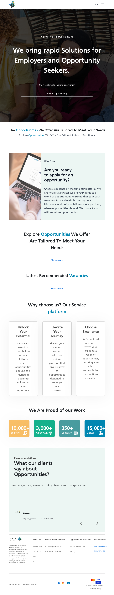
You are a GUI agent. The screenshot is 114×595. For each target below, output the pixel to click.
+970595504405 (100, 547)
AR (96, 4)
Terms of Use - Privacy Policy (95, 586)
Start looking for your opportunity (57, 85)
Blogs (35, 557)
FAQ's (35, 562)
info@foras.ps (99, 551)
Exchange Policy (95, 589)
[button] (81, 523)
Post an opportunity (57, 93)
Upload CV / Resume (53, 552)
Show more (57, 260)
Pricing (72, 552)
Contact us (37, 552)
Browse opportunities (53, 547)
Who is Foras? (38, 547)
